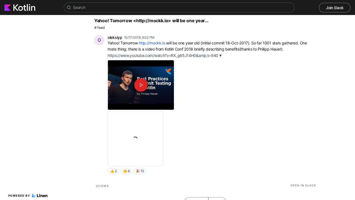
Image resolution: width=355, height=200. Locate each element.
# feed (99, 28)
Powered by (19, 195)
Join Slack (335, 7)
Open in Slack (303, 185)
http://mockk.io (152, 43)
